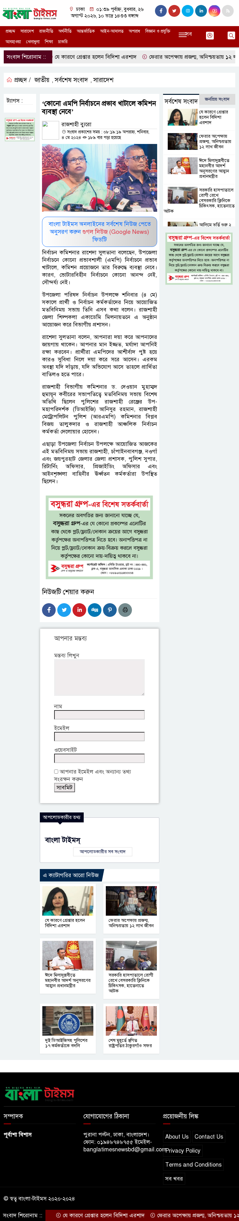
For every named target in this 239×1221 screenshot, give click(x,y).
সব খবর (174, 1178)
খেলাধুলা (33, 41)
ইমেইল (61, 728)
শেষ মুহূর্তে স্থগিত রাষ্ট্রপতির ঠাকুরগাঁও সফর (130, 1043)
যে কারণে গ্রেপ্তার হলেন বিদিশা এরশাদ (75, 56)
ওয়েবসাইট (65, 750)
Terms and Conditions (193, 1164)
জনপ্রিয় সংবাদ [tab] (217, 99)
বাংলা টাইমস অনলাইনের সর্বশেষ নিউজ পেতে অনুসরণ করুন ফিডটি (100, 231)
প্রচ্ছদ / (21, 80)
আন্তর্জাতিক (86, 31)
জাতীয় (42, 80)
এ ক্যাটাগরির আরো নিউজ (71, 875)
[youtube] (214, 11)
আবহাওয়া (13, 41)
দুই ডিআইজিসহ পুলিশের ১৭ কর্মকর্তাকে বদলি (66, 1043)
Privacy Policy (182, 1150)
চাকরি (63, 41)
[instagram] (188, 11)
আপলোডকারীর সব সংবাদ (103, 851)
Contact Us (208, 1136)
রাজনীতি (46, 31)
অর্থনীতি (65, 31)
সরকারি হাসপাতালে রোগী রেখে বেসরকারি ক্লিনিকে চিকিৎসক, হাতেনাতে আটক (131, 983)
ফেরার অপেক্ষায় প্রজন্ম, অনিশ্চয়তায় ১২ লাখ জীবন (182, 56)
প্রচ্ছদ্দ (10, 31)
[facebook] (161, 11)
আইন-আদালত (112, 31)
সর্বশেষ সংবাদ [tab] (181, 101)
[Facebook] (49, 610)
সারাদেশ (27, 31)
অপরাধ (134, 31)
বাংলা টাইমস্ (62, 839)
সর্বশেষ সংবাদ (71, 80)
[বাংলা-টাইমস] (30, 12)
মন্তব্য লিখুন (66, 655)
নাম (58, 706)
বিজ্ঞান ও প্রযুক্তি (157, 31)
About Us (177, 1136)
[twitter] (174, 11)
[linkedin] (201, 11)
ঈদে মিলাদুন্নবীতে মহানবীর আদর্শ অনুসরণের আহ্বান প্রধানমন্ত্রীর (68, 980)
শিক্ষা (49, 41)
